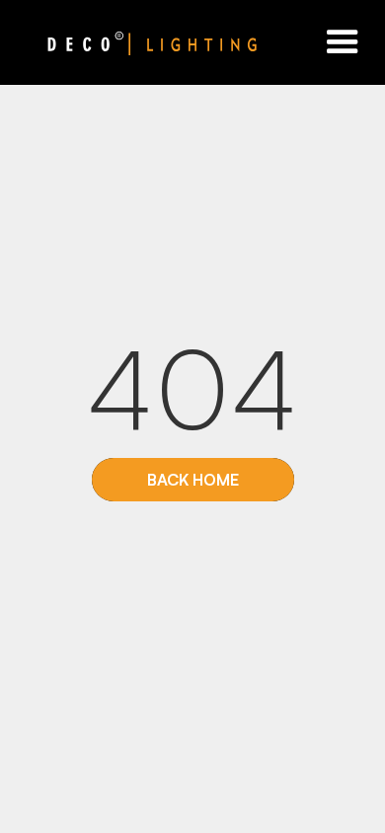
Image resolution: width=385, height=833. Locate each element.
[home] (128, 42)
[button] (342, 42)
